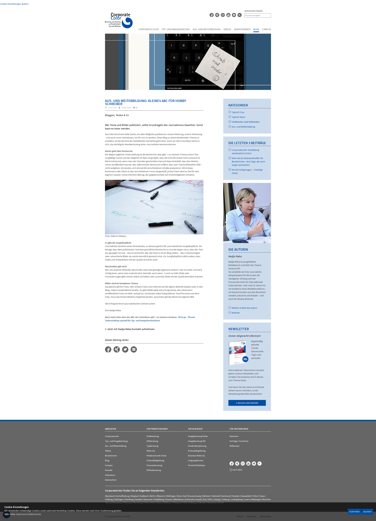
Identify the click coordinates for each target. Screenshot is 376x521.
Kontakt (108, 470)
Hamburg (129, 499)
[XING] (217, 15)
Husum (168, 499)
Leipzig (217, 499)
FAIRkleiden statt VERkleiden (246, 121)
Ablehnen (367, 512)
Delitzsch (206, 496)
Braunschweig (194, 496)
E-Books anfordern (247, 402)
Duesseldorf (246, 496)
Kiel (204, 499)
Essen (262, 496)
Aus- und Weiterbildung (207, 29)
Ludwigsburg (236, 499)
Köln (210, 499)
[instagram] (223, 15)
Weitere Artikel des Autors (244, 307)
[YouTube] (228, 15)
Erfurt (255, 496)
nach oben (237, 470)
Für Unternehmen (239, 428)
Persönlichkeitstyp (196, 465)
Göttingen (118, 499)
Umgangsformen (195, 460)
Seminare (234, 436)
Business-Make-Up (196, 455)
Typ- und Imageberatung (176, 29)
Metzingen (256, 499)
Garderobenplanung (197, 445)
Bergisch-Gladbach (139, 496)
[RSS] (239, 15)
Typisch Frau (238, 112)
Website (236, 312)
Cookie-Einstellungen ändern (14, 3)
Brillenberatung (154, 470)
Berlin (152, 496)
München (266, 499)
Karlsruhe (189, 499)
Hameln (138, 499)
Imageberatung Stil (197, 441)
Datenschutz (35, 514)
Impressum (21, 514)
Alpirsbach (110, 496)
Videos (227, 29)
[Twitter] (125, 349)
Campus (266, 29)
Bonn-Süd (181, 496)
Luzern (247, 499)
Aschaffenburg (122, 496)
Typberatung (152, 445)
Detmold (216, 496)
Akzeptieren (354, 512)
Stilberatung (152, 441)
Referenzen (235, 445)
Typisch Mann (238, 116)
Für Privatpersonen (157, 428)
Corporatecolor (148, 29)
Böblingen (171, 496)
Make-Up (151, 450)
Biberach (161, 496)
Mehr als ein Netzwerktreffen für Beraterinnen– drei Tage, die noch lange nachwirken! (248, 161)
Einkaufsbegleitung (155, 460)
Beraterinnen (242, 29)
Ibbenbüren (178, 499)
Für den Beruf (195, 428)
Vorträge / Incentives (239, 441)
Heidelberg (159, 499)
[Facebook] (212, 15)
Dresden (235, 496)
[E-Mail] (234, 15)
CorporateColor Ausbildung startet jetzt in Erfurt (245, 151)
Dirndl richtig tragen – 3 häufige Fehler (247, 171)
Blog (256, 29)
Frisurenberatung (154, 465)
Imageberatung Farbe (198, 436)
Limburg (225, 499)
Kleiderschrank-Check (156, 455)
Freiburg (109, 499)
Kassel (198, 499)
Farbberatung (153, 436)
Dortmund (226, 496)
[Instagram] (243, 463)
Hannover (147, 499)
